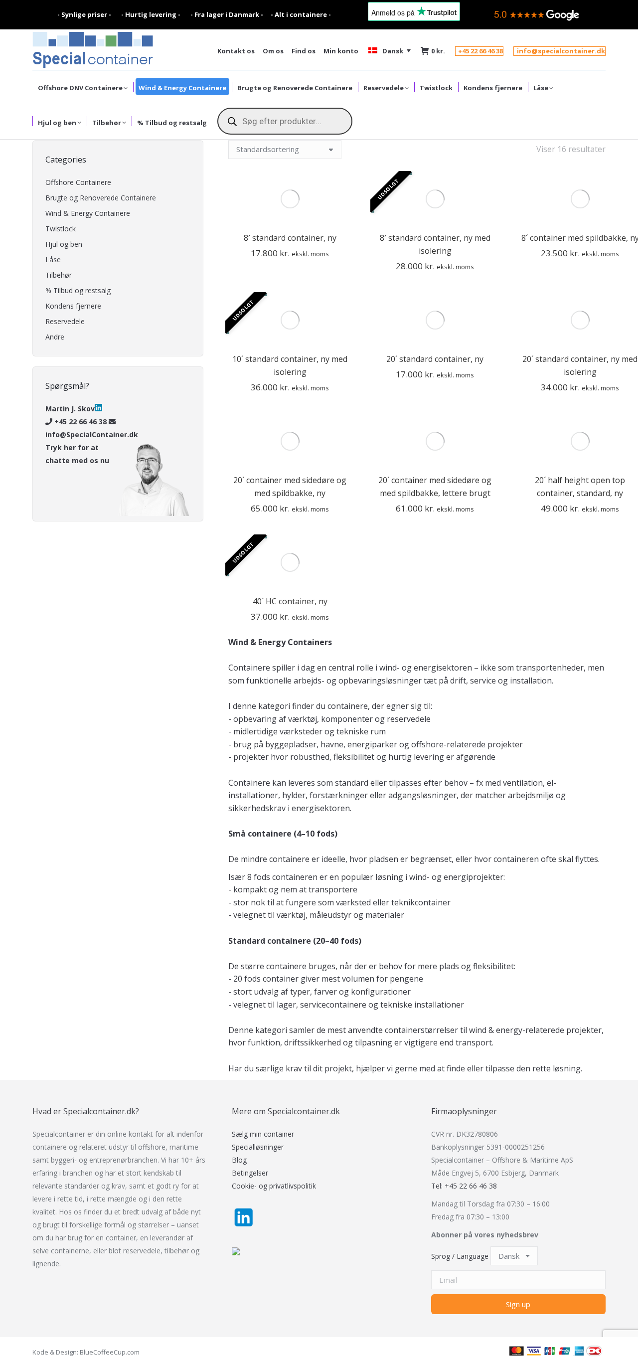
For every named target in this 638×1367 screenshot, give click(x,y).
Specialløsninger (258, 1147)
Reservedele (65, 321)
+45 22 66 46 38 (480, 51)
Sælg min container (263, 1134)
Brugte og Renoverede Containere (100, 197)
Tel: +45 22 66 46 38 (464, 1186)
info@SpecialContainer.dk (91, 434)
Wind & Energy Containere (87, 213)
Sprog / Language (459, 1256)
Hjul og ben (63, 244)
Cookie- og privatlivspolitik (274, 1186)
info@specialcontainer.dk (561, 51)
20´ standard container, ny (434, 358)
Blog (239, 1160)
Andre (54, 337)
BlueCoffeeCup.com (110, 1352)
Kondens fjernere (73, 306)
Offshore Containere (78, 182)
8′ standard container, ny (290, 237)
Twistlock (60, 228)
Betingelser (250, 1173)
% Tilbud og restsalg (78, 290)
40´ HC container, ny (290, 601)
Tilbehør (58, 275)
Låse (53, 259)
